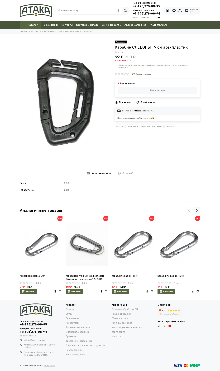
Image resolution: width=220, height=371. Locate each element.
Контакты (67, 25)
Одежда (70, 309)
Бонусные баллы (111, 25)
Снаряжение (132, 126)
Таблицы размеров (122, 323)
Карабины (170, 126)
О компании (51, 25)
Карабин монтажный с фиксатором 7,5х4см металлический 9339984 (85, 278)
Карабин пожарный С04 (32, 276)
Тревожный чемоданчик (79, 341)
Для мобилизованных (77, 332)
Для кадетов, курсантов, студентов (85, 345)
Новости (116, 336)
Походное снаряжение (152, 126)
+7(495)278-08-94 (146, 13)
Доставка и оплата (87, 25)
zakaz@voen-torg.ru (34, 340)
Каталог (33, 25)
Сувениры (71, 336)
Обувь (69, 314)
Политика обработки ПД (125, 309)
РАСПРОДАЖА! (158, 25)
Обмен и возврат (121, 318)
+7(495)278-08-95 (146, 6)
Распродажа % (73, 350)
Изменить (148, 111)
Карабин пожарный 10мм (171, 276)
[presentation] (189, 210)
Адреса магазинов (135, 25)
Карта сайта (118, 332)
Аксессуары (72, 323)
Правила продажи (121, 314)
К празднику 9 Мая (76, 354)
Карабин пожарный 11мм (125, 276)
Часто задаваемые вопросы (127, 327)
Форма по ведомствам (78, 327)
